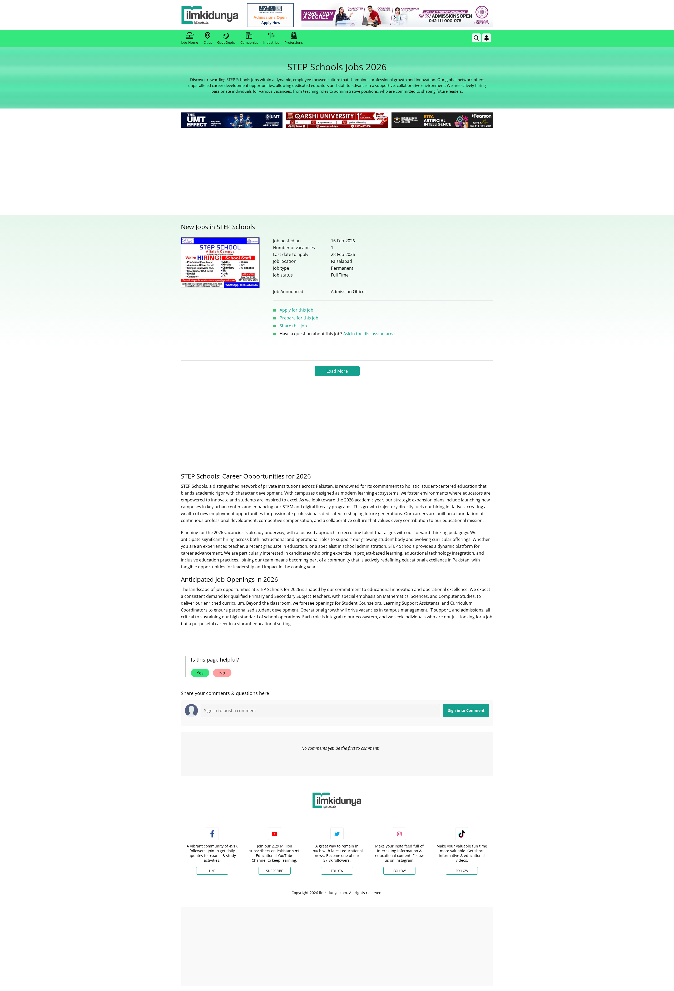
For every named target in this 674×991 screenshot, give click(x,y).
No (222, 673)
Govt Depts (226, 42)
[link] (270, 15)
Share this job (293, 326)
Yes (200, 673)
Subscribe (274, 871)
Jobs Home (189, 42)
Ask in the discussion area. (369, 334)
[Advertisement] (337, 168)
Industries (271, 42)
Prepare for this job (299, 318)
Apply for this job (296, 310)
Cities (208, 42)
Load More (337, 371)
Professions (294, 42)
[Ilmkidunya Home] (210, 15)
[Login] (486, 37)
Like (212, 871)
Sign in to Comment (466, 710)
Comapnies (249, 42)
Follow (337, 871)
